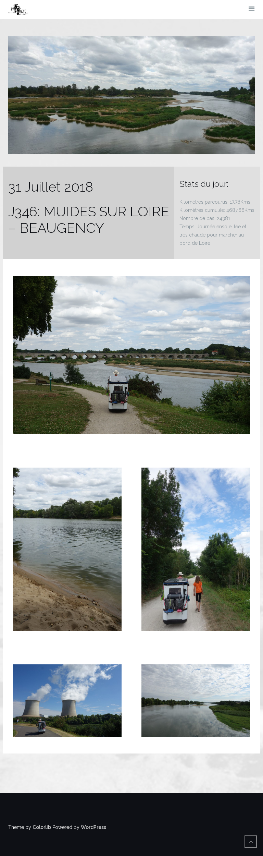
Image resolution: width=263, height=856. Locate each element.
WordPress (93, 827)
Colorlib (42, 827)
